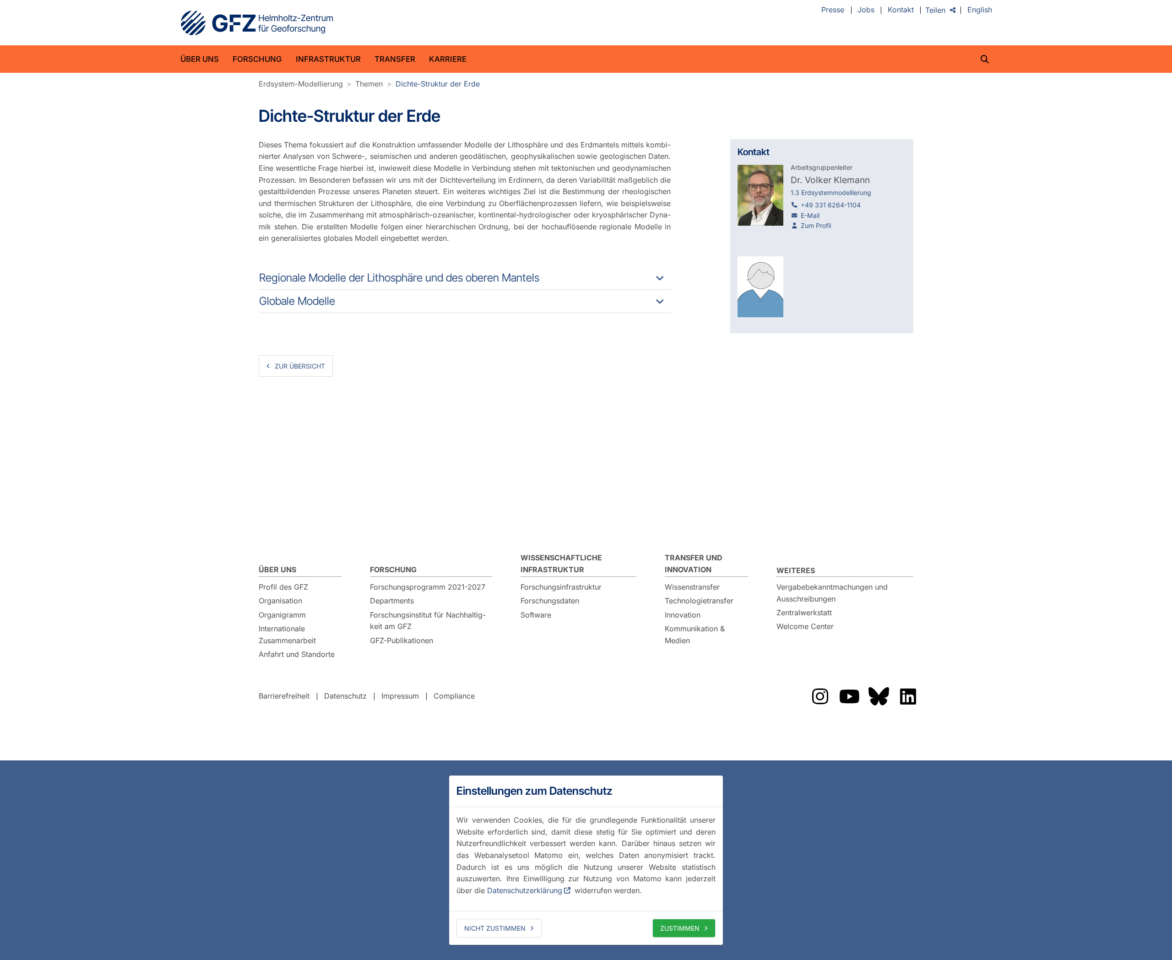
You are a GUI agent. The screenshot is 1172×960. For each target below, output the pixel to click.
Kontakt (901, 10)
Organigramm (282, 614)
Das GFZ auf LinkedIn (908, 696)
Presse (832, 10)
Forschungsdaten (550, 600)
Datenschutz (345, 695)
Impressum (400, 695)
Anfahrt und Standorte (297, 654)
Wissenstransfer (692, 586)
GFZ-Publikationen (401, 640)
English (979, 10)
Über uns (199, 59)
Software (536, 614)
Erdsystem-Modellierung (301, 83)
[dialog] (586, 860)
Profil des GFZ (283, 586)
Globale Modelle (297, 301)
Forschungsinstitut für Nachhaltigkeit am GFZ (428, 620)
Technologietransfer (699, 600)
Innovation (682, 614)
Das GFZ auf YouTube (849, 696)
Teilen (935, 10)
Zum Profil (816, 225)
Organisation (280, 600)
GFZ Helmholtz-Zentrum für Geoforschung (257, 23)
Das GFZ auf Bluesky (878, 696)
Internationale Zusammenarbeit (287, 634)
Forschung (257, 59)
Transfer (394, 59)
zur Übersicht (300, 366)
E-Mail (810, 215)
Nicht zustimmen (495, 928)
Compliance (454, 695)
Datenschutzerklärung (524, 890)
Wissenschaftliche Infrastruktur (561, 563)
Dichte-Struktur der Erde (438, 83)
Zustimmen (680, 928)
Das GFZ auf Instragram (820, 696)
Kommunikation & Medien (695, 634)
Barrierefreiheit (284, 695)
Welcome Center (805, 626)
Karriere (448, 59)
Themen (369, 83)
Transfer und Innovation (693, 563)
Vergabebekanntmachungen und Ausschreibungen (832, 592)
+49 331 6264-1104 (831, 205)
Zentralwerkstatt (804, 612)
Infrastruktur (328, 59)
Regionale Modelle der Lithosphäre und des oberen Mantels (399, 277)
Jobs (865, 10)
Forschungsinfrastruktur (561, 586)
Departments (392, 600)
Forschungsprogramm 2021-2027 (427, 586)
